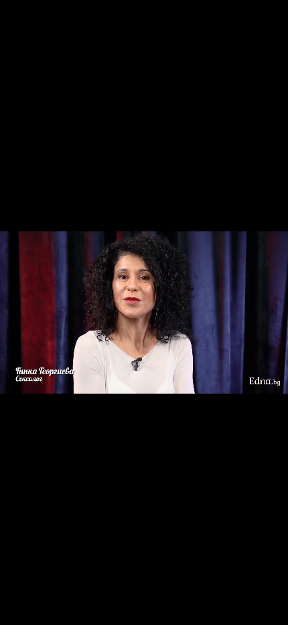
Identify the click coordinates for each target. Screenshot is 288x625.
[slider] (20, 589)
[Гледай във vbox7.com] (263, 607)
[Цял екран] (235, 607)
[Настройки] (262, 23)
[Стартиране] (22, 607)
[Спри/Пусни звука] (50, 607)
